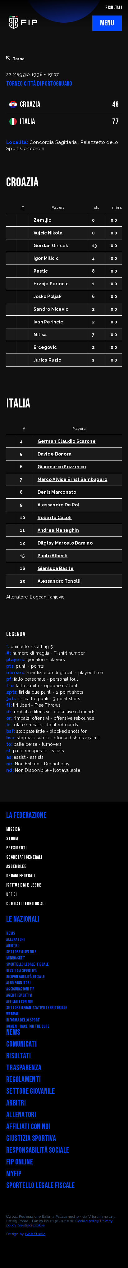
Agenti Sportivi (19, 995)
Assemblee (16, 867)
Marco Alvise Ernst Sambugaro (72, 479)
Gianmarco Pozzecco (62, 466)
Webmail (13, 1014)
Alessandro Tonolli (59, 581)
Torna (19, 59)
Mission (13, 829)
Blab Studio (35, 1234)
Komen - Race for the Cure (27, 1026)
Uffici (11, 894)
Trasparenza (23, 1068)
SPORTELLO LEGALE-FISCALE (27, 964)
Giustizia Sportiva (21, 970)
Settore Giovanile (21, 951)
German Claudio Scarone (67, 441)
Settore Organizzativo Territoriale (36, 1007)
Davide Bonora (55, 454)
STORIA (12, 839)
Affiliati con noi (19, 1001)
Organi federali (20, 876)
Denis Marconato (57, 492)
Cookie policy (87, 1221)
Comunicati (21, 1044)
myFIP (13, 1174)
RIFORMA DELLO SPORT (23, 1020)
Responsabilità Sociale (25, 976)
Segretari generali (24, 857)
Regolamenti (23, 1079)
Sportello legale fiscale (40, 1185)
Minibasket (15, 958)
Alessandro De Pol (59, 504)
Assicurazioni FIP (20, 989)
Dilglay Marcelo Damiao (65, 543)
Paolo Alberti (53, 555)
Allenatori (15, 939)
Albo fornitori (18, 982)
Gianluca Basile (56, 568)
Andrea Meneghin (58, 530)
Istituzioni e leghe (23, 885)
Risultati (18, 1056)
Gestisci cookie (31, 1225)
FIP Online (19, 1162)
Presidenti (16, 848)
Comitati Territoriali (25, 904)
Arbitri (12, 945)
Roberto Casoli (55, 517)
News (10, 933)
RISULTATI (113, 8)
